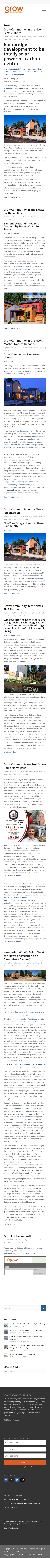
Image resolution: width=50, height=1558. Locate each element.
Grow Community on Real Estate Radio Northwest (25, 766)
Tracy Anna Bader (13, 635)
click (12, 922)
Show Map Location (11, 1528)
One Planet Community (33, 1019)
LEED (7, 1033)
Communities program (18, 482)
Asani (6, 1044)
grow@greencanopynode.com (28, 1503)
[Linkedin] (17, 1480)
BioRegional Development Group (24, 487)
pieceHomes (11, 447)
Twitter (19, 1220)
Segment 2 (8, 884)
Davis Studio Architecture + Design (24, 269)
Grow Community (22, 431)
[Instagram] (22, 1480)
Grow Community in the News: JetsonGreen (23, 510)
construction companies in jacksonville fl (23, 1114)
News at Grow (36, 37)
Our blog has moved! (17, 1236)
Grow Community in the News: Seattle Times (23, 31)
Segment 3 (8, 900)
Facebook (9, 1220)
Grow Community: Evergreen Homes (22, 356)
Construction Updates (33, 963)
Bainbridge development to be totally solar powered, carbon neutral (24, 53)
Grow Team (24, 39)
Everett (9, 1151)
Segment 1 (8, 845)
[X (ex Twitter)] (11, 1480)
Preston (9, 530)
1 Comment (18, 963)
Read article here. (10, 752)
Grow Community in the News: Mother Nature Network (23, 342)
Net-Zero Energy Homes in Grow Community (24, 524)
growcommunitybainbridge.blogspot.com (19, 1253)
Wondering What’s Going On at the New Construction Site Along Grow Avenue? (24, 956)
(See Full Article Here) (12, 197)
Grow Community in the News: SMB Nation (23, 607)
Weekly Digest (26, 966)
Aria (32, 1148)
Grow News (22, 37)
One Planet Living (33, 101)
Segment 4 (8, 925)
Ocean (39, 1148)
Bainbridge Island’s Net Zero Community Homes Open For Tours (22, 226)
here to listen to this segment (25, 922)
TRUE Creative (15, 1551)
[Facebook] (6, 1480)
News (29, 37)
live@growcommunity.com (19, 1499)
